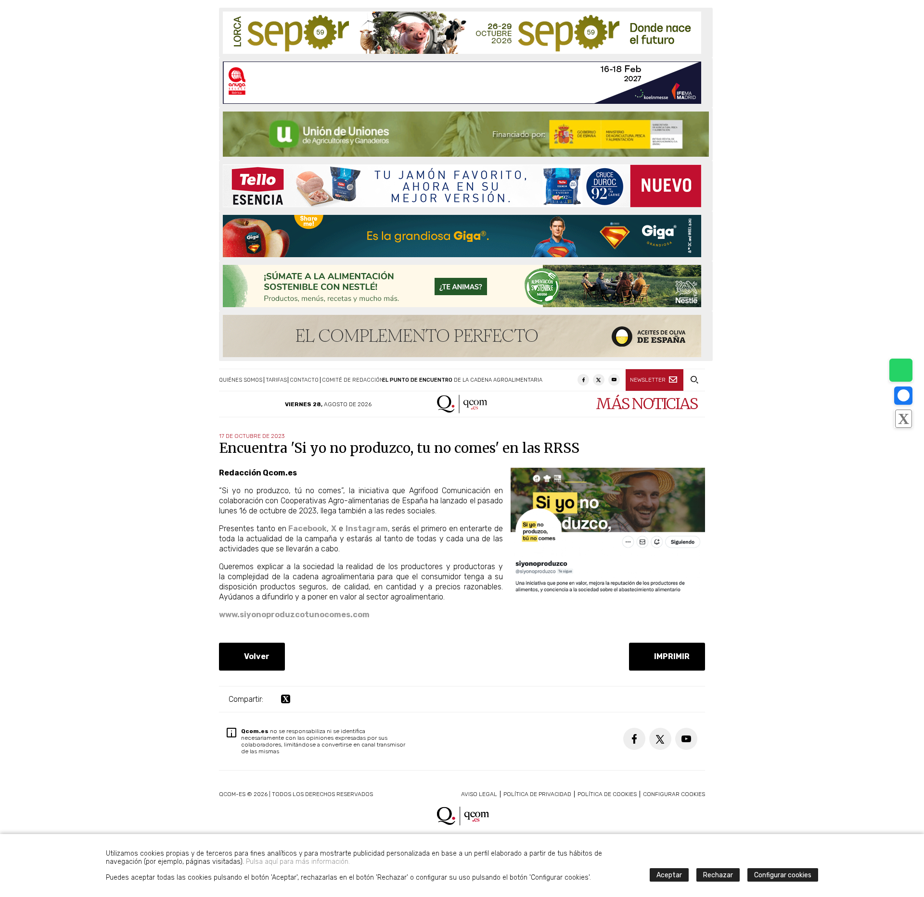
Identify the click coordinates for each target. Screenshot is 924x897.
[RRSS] (608, 592)
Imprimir (670, 656)
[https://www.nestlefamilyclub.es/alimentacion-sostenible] (462, 286)
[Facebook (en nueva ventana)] (583, 380)
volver (255, 656)
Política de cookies (607, 794)
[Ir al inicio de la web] (462, 410)
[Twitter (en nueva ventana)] (598, 380)
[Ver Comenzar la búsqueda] (694, 380)
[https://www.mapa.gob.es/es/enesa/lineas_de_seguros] (466, 134)
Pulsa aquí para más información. (298, 862)
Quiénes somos (240, 380)
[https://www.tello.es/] (462, 185)
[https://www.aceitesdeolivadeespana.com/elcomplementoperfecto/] (462, 336)
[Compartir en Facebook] (903, 395)
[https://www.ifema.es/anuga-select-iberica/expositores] (462, 83)
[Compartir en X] (903, 419)
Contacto (304, 380)
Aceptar (669, 875)
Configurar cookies (674, 794)
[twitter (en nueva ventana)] (285, 699)
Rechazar (718, 875)
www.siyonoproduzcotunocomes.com (294, 614)
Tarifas (276, 380)
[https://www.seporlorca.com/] (462, 33)
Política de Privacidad (537, 794)
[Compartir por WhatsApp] (900, 370)
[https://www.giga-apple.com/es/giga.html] (462, 236)
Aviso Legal (479, 794)
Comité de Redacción (353, 380)
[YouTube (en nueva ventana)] (614, 380)
